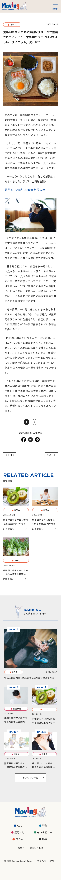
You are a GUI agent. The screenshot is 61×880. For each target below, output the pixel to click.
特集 (44, 825)
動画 (44, 839)
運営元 (21, 848)
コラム (19, 839)
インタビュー (45, 832)
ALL (19, 825)
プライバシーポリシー (47, 861)
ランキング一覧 (30, 777)
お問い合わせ (36, 848)
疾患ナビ (19, 832)
